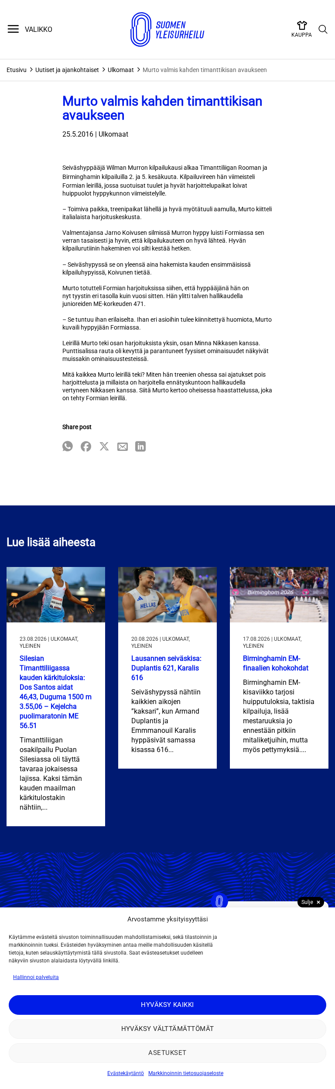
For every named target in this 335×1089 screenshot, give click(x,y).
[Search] (323, 29)
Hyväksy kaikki (167, 1005)
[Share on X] (104, 447)
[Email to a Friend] (122, 447)
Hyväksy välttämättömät (167, 1029)
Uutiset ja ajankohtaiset (67, 69)
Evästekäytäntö (125, 1073)
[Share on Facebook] (86, 447)
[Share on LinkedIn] (140, 447)
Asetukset (167, 1053)
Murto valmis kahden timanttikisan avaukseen (205, 69)
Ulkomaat (121, 69)
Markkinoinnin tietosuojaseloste (185, 1073)
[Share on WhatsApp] (67, 447)
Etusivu (17, 69)
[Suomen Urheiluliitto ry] (167, 30)
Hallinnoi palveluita (36, 977)
